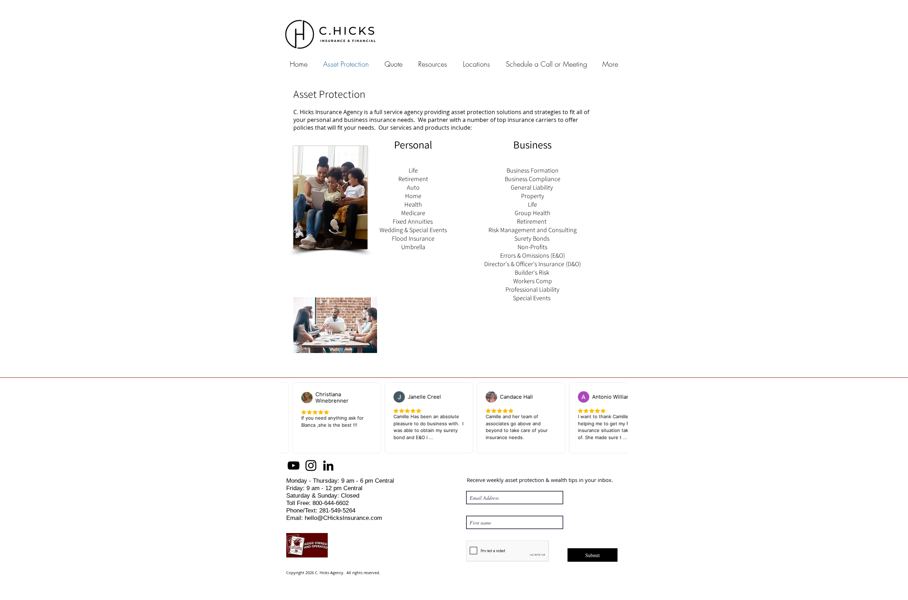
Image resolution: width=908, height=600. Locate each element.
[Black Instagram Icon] (311, 465)
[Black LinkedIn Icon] (328, 465)
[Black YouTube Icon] (293, 465)
